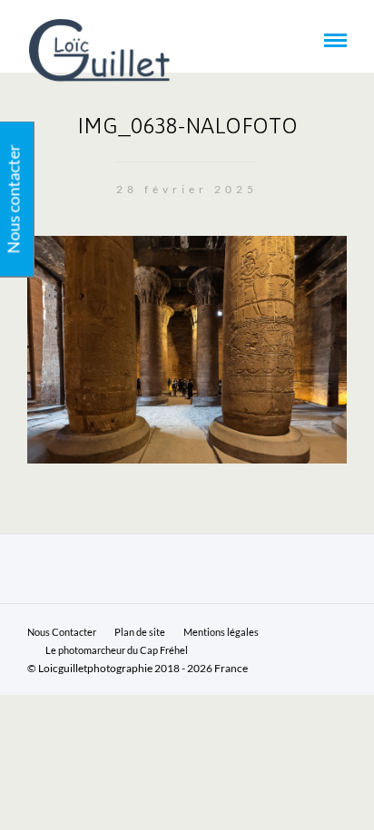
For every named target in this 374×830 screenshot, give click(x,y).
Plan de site (139, 632)
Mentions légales (221, 632)
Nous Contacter (61, 632)
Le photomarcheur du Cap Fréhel (116, 650)
